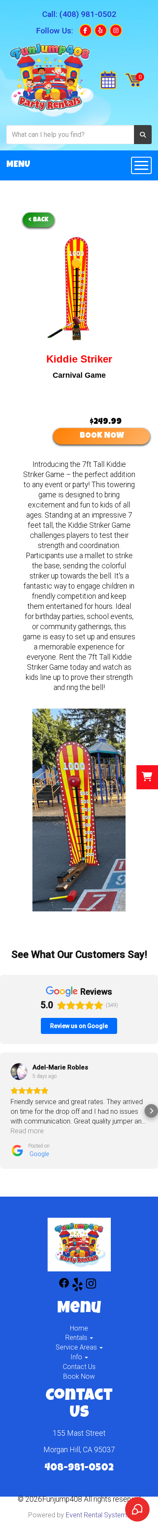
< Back (38, 220)
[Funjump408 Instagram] (91, 1286)
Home (79, 1328)
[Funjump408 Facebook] (64, 1286)
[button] (6, 1111)
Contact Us (79, 1367)
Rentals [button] (77, 1338)
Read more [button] (27, 1131)
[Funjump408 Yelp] (77, 1286)
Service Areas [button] (77, 1347)
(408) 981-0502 (87, 14)
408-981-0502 (79, 1468)
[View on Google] (19, 1071)
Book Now (79, 1376)
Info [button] (77, 1357)
